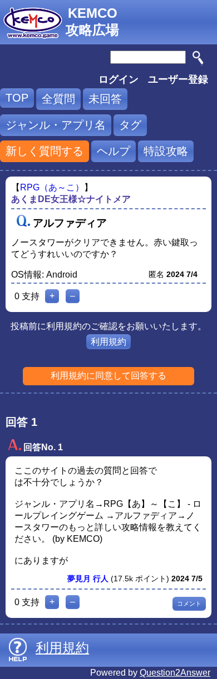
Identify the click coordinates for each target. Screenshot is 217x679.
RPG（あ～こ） (52, 187)
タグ (130, 125)
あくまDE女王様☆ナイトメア (71, 199)
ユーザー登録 (178, 79)
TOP (17, 98)
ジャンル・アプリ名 (56, 125)
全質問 (58, 99)
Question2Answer (175, 672)
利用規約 (108, 341)
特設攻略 (166, 151)
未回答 (105, 99)
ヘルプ (113, 151)
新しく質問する (44, 151)
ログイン (118, 79)
